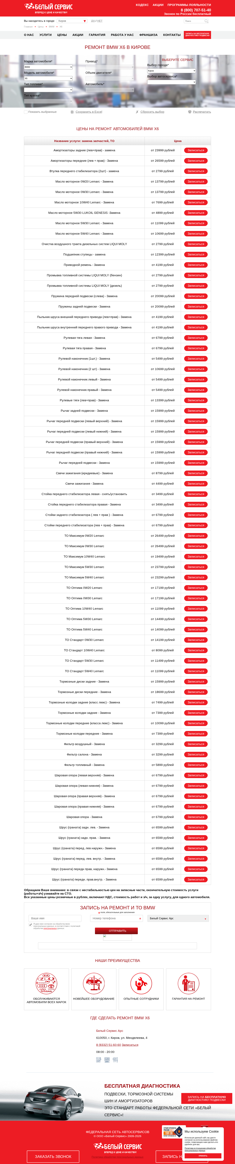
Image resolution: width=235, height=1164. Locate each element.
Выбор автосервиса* (162, 76)
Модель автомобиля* (39, 72)
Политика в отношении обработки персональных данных (200, 1149)
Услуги (45, 35)
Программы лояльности (189, 5)
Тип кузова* (32, 95)
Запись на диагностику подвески (197, 34)
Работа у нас (122, 35)
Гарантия (97, 35)
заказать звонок (53, 1156)
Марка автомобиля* (38, 61)
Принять (203, 1156)
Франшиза (148, 35)
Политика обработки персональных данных (117, 1157)
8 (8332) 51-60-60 (108, 1045)
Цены (62, 35)
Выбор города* (158, 65)
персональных (50, 928)
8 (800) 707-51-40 (196, 10)
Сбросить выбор (152, 111)
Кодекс (142, 5)
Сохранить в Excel (89, 111)
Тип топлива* (33, 84)
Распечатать (202, 111)
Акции (158, 5)
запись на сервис (181, 1156)
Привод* (92, 61)
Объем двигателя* (99, 72)
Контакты (172, 35)
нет (99, 20)
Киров (62, 20)
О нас (29, 35)
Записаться (196, 150)
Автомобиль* (95, 84)
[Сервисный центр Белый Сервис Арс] (178, 918)
